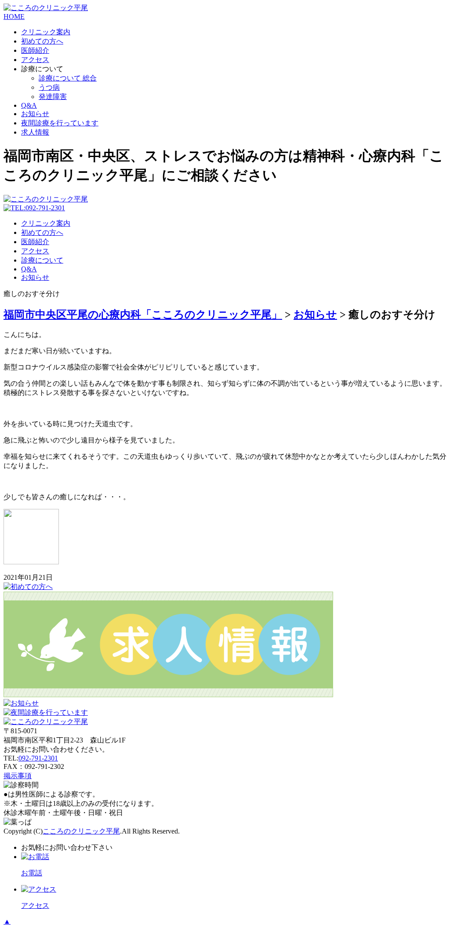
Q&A (29, 105)
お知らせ (35, 113)
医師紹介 (35, 50)
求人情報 (35, 132)
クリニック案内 (45, 32)
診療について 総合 (68, 78)
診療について (42, 260)
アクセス (35, 59)
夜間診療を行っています (59, 123)
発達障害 (53, 96)
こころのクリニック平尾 (81, 831)
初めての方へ (42, 41)
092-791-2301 (38, 758)
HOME (14, 16)
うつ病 (49, 87)
